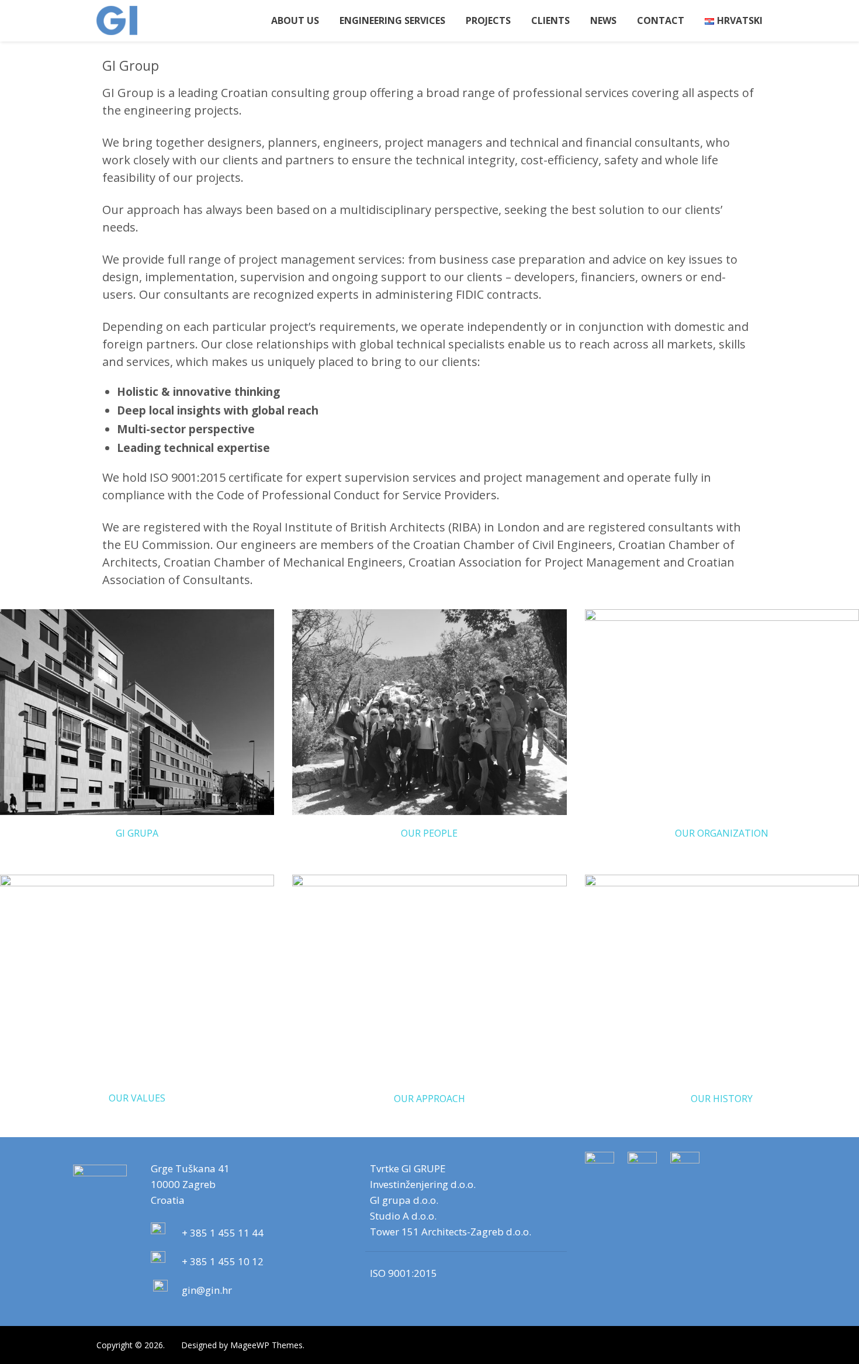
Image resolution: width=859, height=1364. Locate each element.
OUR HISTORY (722, 1098)
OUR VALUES (137, 1098)
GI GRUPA (137, 833)
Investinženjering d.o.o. (423, 1184)
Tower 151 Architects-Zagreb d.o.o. (450, 1231)
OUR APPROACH (429, 1098)
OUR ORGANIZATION (721, 833)
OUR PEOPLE (429, 833)
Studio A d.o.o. (403, 1216)
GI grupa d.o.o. (404, 1200)
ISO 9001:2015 (403, 1273)
